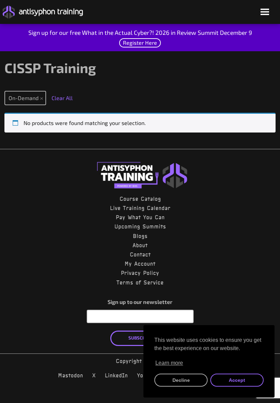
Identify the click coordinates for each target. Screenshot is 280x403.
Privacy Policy (140, 273)
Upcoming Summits (140, 226)
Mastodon (70, 375)
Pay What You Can (140, 217)
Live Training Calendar (140, 208)
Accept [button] (237, 380)
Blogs (140, 236)
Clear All (62, 98)
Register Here (140, 42)
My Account (140, 264)
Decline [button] (181, 380)
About (140, 245)
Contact (140, 254)
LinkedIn (116, 375)
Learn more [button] (169, 363)
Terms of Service (140, 282)
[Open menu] (265, 12)
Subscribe (140, 338)
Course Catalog (140, 199)
